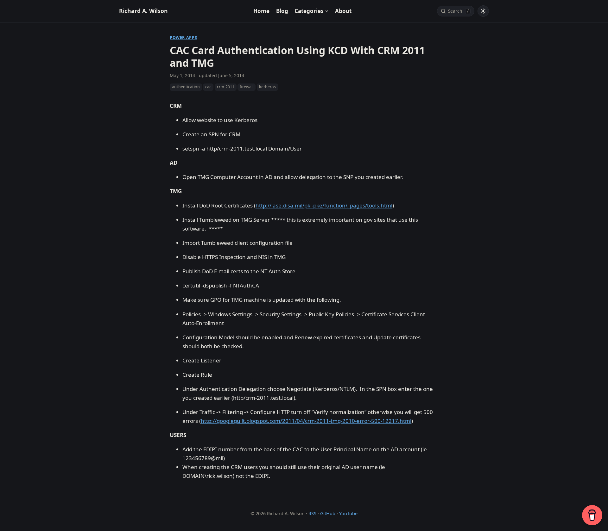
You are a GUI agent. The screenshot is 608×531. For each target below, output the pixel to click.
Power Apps (183, 37)
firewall (246, 87)
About (343, 11)
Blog (282, 11)
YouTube (348, 513)
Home (261, 11)
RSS (312, 513)
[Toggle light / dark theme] (483, 11)
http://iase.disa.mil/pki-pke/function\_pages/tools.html (324, 205)
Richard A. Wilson (143, 11)
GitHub (327, 513)
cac (208, 87)
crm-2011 (225, 87)
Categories (308, 11)
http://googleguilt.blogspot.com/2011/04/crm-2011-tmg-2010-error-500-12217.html (306, 420)
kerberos (267, 87)
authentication (186, 87)
